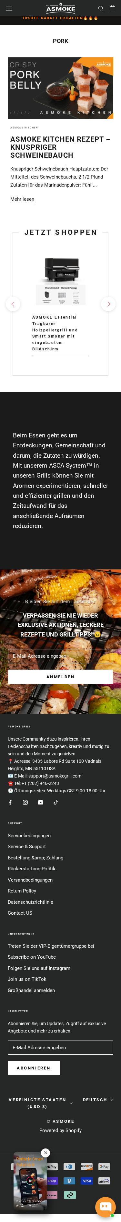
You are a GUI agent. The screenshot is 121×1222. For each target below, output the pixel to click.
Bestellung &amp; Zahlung (35, 858)
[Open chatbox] (105, 1207)
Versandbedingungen (30, 880)
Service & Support (27, 846)
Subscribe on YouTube (32, 957)
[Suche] (101, 8)
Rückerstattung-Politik (31, 869)
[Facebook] (10, 802)
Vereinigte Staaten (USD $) (37, 1103)
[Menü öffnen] (9, 8)
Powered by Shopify (60, 1130)
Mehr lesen (22, 199)
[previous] (12, 304)
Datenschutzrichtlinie (30, 902)
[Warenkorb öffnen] (112, 8)
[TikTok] (55, 802)
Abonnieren (34, 1068)
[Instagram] (25, 802)
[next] (108, 304)
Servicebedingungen (29, 836)
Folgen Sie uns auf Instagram (39, 968)
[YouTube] (40, 802)
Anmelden (60, 676)
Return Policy (22, 891)
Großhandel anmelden (31, 990)
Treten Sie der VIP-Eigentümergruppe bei (51, 946)
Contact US (20, 913)
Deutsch (95, 1099)
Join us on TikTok (27, 979)
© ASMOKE (61, 1121)
